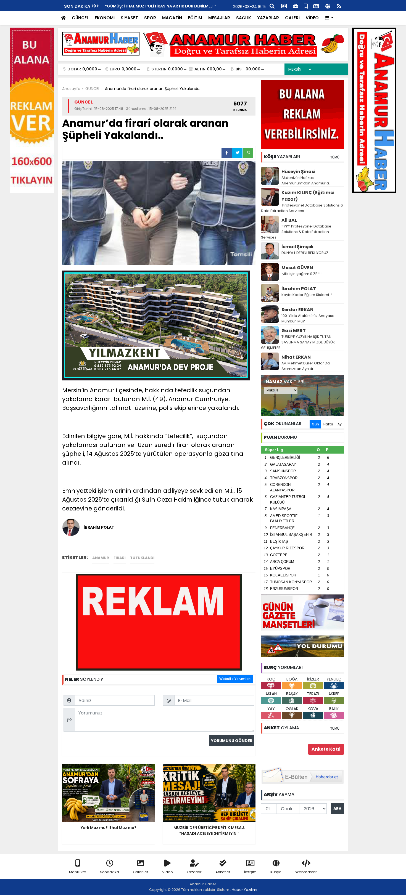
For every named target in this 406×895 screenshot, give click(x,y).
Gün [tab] (315, 424)
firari (120, 557)
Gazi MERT (293, 330)
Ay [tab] (340, 424)
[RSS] (339, 5)
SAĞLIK (243, 18)
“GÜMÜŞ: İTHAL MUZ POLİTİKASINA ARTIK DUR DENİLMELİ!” (161, 6)
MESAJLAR (219, 18)
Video (167, 872)
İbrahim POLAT (298, 288)
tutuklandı (142, 557)
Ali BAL (289, 220)
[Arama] (272, 5)
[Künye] (328, 5)
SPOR (150, 18)
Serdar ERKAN (297, 309)
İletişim (250, 872)
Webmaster (306, 872)
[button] (329, 18)
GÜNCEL (80, 18)
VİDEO (312, 18)
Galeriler (140, 872)
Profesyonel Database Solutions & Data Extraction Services (302, 208)
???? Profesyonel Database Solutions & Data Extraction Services (296, 232)
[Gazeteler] (315, 5)
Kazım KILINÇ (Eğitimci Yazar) (307, 195)
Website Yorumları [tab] (235, 678)
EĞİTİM (195, 18)
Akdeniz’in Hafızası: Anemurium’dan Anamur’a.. (306, 180)
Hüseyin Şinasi (298, 171)
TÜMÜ (334, 157)
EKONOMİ (105, 18)
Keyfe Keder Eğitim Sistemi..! (306, 294)
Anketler (222, 872)
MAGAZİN (172, 18)
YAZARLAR (268, 18)
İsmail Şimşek (297, 246)
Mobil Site (77, 872)
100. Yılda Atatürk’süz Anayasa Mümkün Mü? (307, 318)
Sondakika (109, 872)
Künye (275, 872)
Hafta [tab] (328, 424)
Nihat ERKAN (296, 357)
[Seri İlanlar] (305, 5)
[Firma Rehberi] (296, 5)
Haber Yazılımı (244, 889)
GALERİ (292, 18)
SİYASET (129, 18)
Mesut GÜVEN (297, 267)
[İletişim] (283, 5)
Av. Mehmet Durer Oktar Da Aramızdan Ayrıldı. (305, 366)
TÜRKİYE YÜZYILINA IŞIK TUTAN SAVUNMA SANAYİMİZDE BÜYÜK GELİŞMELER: (298, 342)
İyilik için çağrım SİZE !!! (301, 273)
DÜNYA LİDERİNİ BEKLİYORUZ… (306, 252)
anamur (100, 557)
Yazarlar (194, 872)
